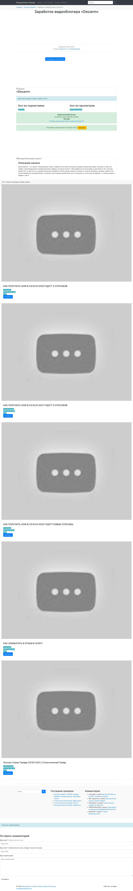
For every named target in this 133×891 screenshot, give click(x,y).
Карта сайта (43, 886)
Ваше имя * (11, 840)
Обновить (82, 128)
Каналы (40, 2)
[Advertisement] (66, 27)
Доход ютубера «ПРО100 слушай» (66, 794)
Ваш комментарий (6, 856)
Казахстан (63, 49)
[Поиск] (44, 791)
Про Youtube (48, 2)
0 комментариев (74, 49)
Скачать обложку (60, 2)
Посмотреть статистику (55, 59)
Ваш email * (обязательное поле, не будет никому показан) (21, 848)
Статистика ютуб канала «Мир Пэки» (67, 801)
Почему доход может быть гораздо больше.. (66, 121)
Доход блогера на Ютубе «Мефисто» (67, 805)
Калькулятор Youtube (25, 2)
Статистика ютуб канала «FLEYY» (66, 803)
